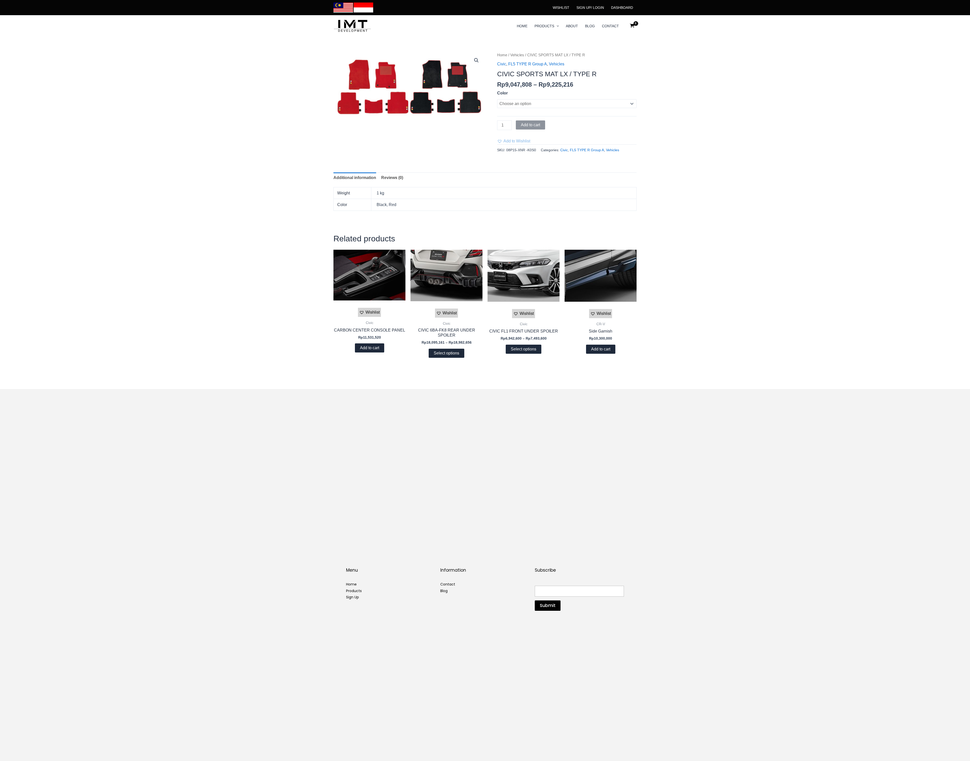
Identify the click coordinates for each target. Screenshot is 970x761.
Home (522, 26)
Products (544, 26)
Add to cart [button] (369, 348)
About (572, 26)
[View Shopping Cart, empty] (632, 25)
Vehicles (517, 55)
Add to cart (530, 125)
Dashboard (622, 8)
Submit (547, 605)
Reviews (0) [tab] (392, 177)
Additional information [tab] (354, 177)
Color (502, 93)
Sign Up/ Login (590, 8)
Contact (610, 26)
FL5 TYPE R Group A (527, 64)
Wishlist (561, 8)
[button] (556, 26)
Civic (501, 64)
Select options (446, 353)
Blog (590, 26)
